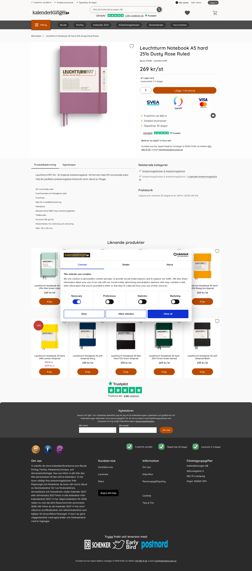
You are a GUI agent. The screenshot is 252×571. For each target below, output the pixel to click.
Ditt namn (83, 425)
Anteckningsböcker (129, 24)
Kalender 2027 (101, 24)
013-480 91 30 (141, 560)
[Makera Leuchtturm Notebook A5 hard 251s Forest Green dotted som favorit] (178, 321)
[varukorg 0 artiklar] (215, 12)
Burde (63, 24)
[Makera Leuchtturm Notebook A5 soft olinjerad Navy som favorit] (102, 321)
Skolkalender (156, 24)
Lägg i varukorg (184, 90)
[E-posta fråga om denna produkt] (213, 115)
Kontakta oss (105, 467)
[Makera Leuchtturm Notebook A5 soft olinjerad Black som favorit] (217, 321)
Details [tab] (126, 264)
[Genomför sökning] (159, 9)
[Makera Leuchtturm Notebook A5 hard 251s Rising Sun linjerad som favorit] (217, 251)
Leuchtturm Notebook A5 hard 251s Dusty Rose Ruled (71, 36)
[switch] (109, 301)
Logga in (213, 2)
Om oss (146, 467)
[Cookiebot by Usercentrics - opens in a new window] (175, 255)
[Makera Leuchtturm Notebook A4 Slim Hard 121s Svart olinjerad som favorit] (140, 321)
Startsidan (36, 36)
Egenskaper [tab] (69, 164)
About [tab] (170, 264)
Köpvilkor (147, 474)
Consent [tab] (82, 264)
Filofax (80, 24)
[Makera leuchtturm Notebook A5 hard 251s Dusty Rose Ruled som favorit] (131, 46)
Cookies (146, 495)
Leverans (103, 474)
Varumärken (180, 24)
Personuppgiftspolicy (154, 481)
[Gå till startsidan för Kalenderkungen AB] (51, 12)
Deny (84, 314)
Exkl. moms (196, 2)
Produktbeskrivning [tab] (45, 164)
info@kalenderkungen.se (171, 149)
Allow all (168, 314)
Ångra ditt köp (108, 492)
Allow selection (126, 314)
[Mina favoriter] (187, 12)
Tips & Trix (148, 502)
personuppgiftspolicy (144, 421)
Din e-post (123, 425)
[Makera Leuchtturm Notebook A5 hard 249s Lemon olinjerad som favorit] (64, 321)
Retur (101, 481)
